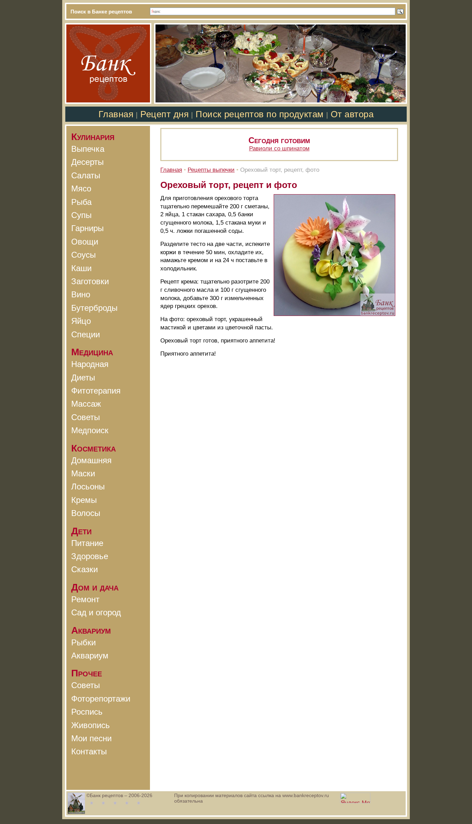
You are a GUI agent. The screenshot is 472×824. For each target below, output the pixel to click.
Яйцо (81, 321)
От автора (352, 114)
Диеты (83, 377)
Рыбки (83, 642)
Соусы (83, 254)
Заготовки (90, 281)
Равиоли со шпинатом (279, 148)
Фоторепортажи (100, 698)
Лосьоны (88, 486)
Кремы (84, 500)
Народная (89, 364)
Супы (81, 215)
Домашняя (91, 460)
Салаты (85, 175)
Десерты (87, 162)
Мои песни (91, 738)
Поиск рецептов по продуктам (259, 114)
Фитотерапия (96, 390)
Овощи (84, 241)
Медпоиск (89, 430)
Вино (80, 294)
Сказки (84, 569)
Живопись (90, 725)
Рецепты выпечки (211, 170)
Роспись (87, 711)
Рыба (81, 202)
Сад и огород (96, 612)
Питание (87, 543)
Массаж (86, 403)
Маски (83, 473)
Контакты (89, 751)
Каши (81, 268)
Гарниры (87, 228)
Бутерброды (94, 307)
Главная (116, 114)
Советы (85, 417)
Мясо (81, 188)
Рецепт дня (164, 114)
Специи (85, 334)
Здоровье (89, 556)
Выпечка (87, 148)
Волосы (85, 513)
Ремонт (85, 599)
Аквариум (89, 655)
